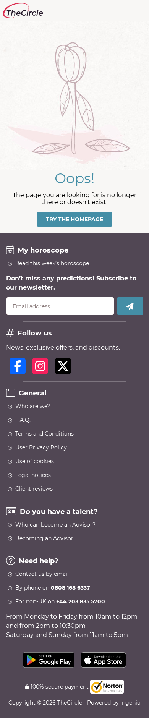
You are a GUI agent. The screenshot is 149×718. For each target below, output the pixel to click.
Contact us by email (42, 574)
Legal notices (33, 475)
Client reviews (34, 489)
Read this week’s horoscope (52, 263)
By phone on (52, 588)
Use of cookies (34, 461)
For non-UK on (60, 601)
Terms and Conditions (44, 434)
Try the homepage (74, 219)
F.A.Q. (23, 420)
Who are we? (32, 406)
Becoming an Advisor (44, 538)
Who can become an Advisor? (55, 525)
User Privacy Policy (41, 447)
